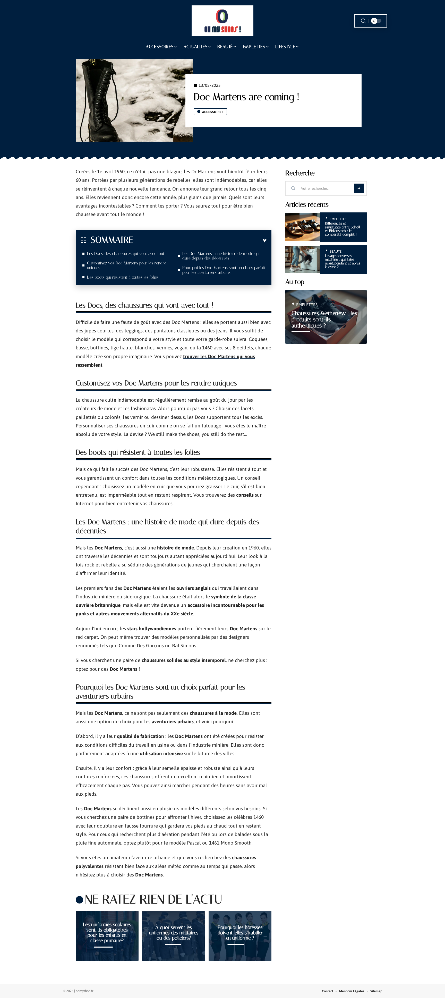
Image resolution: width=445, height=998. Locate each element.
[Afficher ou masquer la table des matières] (200, 241)
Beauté (335, 251)
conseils (245, 495)
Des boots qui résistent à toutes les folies (123, 277)
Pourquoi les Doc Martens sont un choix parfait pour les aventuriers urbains (223, 270)
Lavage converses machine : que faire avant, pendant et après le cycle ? (342, 261)
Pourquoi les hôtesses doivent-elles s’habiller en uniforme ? (240, 932)
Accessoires (213, 112)
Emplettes (338, 219)
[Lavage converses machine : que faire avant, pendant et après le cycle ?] (302, 259)
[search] (363, 21)
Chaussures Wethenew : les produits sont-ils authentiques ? (324, 319)
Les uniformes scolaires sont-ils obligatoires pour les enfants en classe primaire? (107, 932)
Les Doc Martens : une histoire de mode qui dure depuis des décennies (221, 256)
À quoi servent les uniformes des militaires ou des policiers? (173, 932)
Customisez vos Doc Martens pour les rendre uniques (126, 265)
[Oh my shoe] (222, 20)
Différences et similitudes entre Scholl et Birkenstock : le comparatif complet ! (342, 229)
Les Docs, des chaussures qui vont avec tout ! (127, 253)
